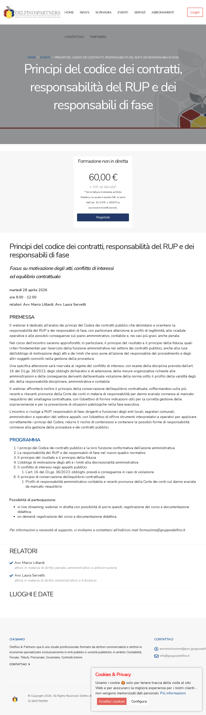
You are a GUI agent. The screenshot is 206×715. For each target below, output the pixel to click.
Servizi (139, 12)
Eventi (123, 12)
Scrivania (103, 12)
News (84, 12)
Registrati (103, 217)
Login (195, 12)
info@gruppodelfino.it (175, 656)
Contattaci (74, 37)
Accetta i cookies (112, 701)
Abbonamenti (162, 12)
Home (69, 12)
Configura (139, 701)
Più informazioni (173, 693)
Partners (98, 37)
